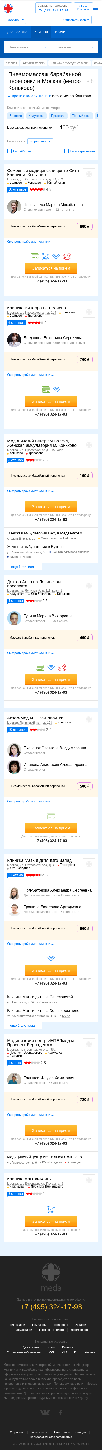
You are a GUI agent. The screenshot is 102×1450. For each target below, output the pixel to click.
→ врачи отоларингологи (29, 96)
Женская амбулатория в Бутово (35, 547)
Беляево (15, 116)
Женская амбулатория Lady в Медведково (44, 533)
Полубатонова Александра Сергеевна (58, 890)
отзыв (15, 875)
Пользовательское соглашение (51, 1437)
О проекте (17, 1432)
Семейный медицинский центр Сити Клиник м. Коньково (43, 172)
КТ (76, 1352)
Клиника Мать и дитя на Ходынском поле (43, 1010)
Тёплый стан (81, 116)
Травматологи (22, 1330)
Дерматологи (80, 1330)
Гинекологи (17, 1325)
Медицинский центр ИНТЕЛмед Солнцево (44, 1157)
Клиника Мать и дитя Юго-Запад (39, 860)
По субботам (22, 151)
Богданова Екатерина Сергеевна (53, 338)
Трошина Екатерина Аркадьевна (52, 907)
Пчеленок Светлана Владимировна (55, 748)
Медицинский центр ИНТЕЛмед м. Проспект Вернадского (41, 1042)
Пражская (58, 116)
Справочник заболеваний (24, 1352)
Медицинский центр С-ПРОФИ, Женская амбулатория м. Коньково (42, 443)
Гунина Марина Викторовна (48, 616)
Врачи (60, 32)
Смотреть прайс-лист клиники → (30, 241)
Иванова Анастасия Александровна (56, 765)
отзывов (17, 189)
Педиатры (39, 1325)
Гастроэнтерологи (51, 1330)
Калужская (36, 116)
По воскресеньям (82, 151)
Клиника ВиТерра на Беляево (36, 308)
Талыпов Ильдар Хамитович (49, 1078)
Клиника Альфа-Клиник (30, 1179)
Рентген (90, 1352)
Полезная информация (70, 1432)
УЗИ (64, 1352)
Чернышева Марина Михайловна (53, 205)
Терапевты (60, 1325)
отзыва (15, 460)
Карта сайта (39, 1432)
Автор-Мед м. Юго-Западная (36, 718)
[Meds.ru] (51, 1277)
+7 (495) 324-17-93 (53, 8)
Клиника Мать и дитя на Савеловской (40, 997)
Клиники (41, 32)
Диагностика (17, 32)
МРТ (51, 1352)
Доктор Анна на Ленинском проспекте (34, 583)
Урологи (80, 1325)
